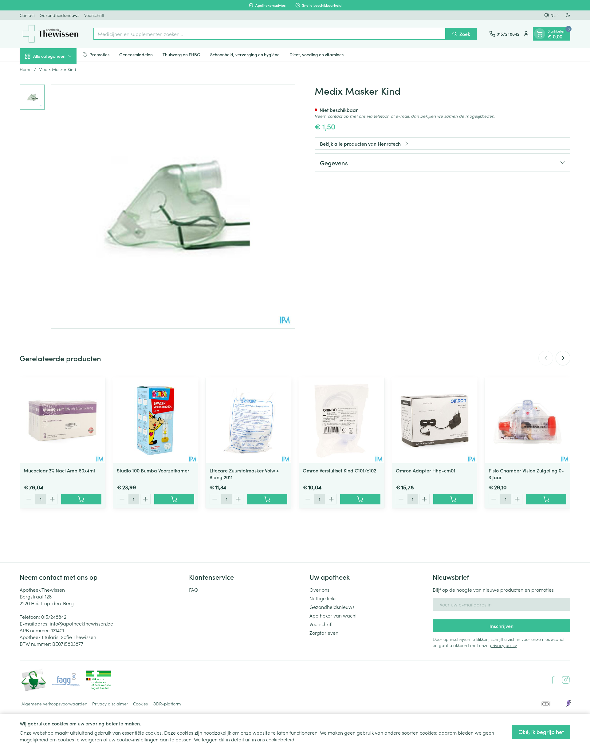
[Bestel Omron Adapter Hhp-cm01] (453, 499)
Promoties (99, 54)
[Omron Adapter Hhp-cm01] (434, 420)
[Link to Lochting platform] (568, 703)
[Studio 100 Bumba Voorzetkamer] (155, 420)
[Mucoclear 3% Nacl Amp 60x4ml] (62, 420)
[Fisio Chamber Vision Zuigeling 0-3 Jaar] (527, 420)
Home (26, 69)
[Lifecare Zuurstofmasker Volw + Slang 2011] (248, 420)
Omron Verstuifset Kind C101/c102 (339, 470)
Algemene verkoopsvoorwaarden (54, 704)
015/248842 (53, 616)
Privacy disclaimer (110, 704)
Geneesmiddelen (136, 54)
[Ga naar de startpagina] (50, 34)
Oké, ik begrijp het (541, 732)
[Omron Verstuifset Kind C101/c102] (341, 420)
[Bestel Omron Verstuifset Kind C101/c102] (360, 499)
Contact (27, 15)
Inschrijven (501, 625)
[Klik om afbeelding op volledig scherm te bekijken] (173, 206)
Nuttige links (322, 598)
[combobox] (269, 34)
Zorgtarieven (323, 632)
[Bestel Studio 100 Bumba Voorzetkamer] (174, 499)
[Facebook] (552, 680)
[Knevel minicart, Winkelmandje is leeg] (539, 33)
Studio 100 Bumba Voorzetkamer (153, 470)
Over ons (319, 589)
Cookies (140, 704)
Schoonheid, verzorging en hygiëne (245, 54)
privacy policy (503, 645)
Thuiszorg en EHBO (181, 54)
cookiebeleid (280, 739)
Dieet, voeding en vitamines (316, 54)
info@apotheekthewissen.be (81, 623)
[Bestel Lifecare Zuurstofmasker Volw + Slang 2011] (267, 499)
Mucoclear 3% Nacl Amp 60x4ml (59, 470)
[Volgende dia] (563, 358)
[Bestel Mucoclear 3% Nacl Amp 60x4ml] (81, 499)
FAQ (193, 589)
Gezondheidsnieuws (59, 15)
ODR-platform (167, 704)
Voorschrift (94, 15)
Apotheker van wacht (333, 615)
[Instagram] (565, 680)
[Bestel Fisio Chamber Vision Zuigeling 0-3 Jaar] (546, 499)
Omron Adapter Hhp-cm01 (425, 470)
